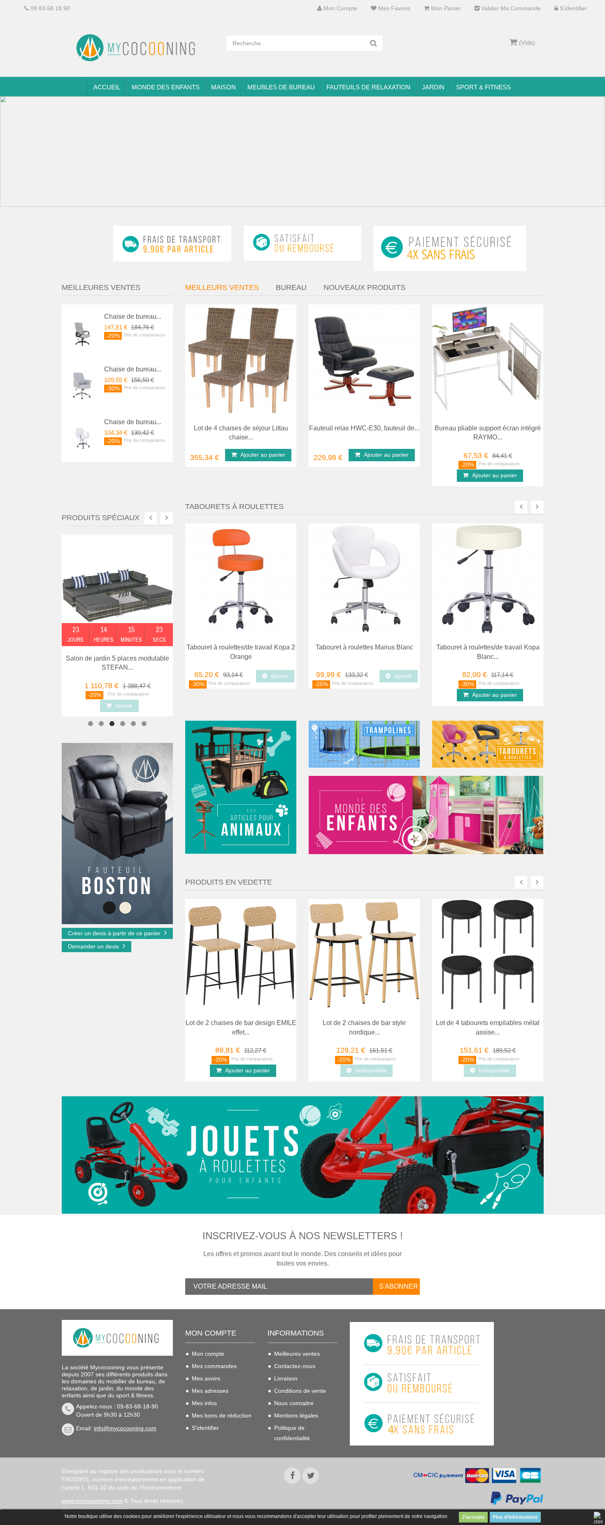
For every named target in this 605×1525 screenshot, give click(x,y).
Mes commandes (214, 1366)
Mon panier (445, 8)
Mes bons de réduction (221, 1415)
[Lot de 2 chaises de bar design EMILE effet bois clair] (240, 954)
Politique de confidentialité (292, 1433)
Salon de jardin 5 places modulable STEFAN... (117, 663)
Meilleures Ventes (101, 287)
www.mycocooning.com (92, 1500)
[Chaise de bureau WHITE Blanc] (82, 437)
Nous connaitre (294, 1403)
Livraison (286, 1378)
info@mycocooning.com (125, 1428)
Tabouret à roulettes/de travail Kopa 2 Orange (240, 652)
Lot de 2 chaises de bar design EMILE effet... (241, 1027)
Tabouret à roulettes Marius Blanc (364, 647)
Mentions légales (296, 1415)
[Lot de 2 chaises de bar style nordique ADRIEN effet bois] (364, 954)
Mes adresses (210, 1390)
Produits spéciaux (101, 518)
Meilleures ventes (297, 1353)
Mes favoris (393, 8)
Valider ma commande (510, 8)
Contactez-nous (294, 1366)
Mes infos (204, 1403)
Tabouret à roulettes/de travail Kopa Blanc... (488, 652)
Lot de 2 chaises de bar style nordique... (364, 1027)
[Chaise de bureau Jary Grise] (82, 385)
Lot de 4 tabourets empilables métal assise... (488, 1027)
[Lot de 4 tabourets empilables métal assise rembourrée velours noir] (487, 954)
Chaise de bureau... (132, 316)
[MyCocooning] (138, 47)
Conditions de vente (300, 1390)
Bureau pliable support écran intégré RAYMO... (488, 433)
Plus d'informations (515, 1517)
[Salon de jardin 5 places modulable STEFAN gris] (117, 589)
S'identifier (572, 8)
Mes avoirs (206, 1378)
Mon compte (339, 8)
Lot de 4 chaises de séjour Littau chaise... (241, 433)
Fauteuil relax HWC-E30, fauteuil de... (364, 428)
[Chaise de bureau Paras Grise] (82, 332)
